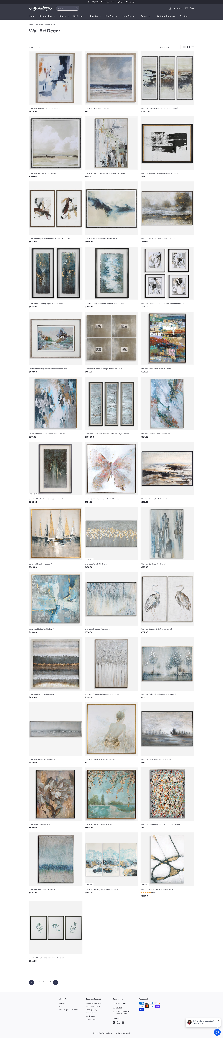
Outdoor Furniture (166, 16)
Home (32, 16)
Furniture (146, 16)
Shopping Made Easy (93, 1003)
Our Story (62, 1003)
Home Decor (128, 16)
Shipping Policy (91, 1010)
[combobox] (67, 8)
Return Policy (91, 1013)
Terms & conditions (93, 1006)
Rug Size (94, 16)
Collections (39, 25)
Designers (78, 16)
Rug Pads (110, 16)
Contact (184, 16)
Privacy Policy (91, 1019)
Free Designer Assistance (68, 1010)
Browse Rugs (46, 16)
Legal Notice (90, 1016)
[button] (146, 893)
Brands (63, 16)
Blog (60, 1006)
